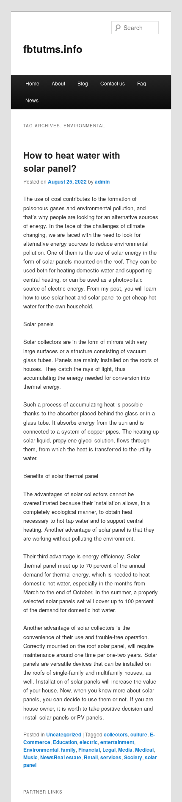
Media (125, 749)
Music (30, 757)
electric (89, 742)
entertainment (117, 742)
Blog (82, 83)
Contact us (112, 83)
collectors (116, 734)
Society (133, 757)
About (58, 83)
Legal (109, 749)
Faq (141, 83)
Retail (91, 757)
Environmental (40, 749)
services (110, 757)
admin (102, 181)
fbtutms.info (53, 48)
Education (65, 742)
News (32, 100)
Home (32, 83)
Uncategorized (63, 734)
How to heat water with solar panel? (71, 161)
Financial (89, 749)
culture (138, 734)
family (68, 749)
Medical (144, 749)
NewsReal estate (60, 757)
